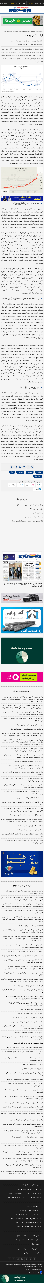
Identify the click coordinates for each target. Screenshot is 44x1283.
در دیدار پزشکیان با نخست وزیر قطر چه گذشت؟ (27, 1018)
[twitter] (24, 467)
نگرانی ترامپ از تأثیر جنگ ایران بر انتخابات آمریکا (27, 1137)
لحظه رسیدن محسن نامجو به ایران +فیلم (29, 830)
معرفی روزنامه (34, 1249)
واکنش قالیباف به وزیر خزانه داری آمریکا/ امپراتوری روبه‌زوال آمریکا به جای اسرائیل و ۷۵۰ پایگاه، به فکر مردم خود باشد (22, 980)
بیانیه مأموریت (21, 1249)
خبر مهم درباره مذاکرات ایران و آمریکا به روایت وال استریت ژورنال (22, 956)
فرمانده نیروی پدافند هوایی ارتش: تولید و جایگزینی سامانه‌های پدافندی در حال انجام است (23, 779)
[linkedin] (20, 467)
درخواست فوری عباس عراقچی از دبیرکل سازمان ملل (27, 729)
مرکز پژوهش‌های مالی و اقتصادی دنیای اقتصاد (24, 1219)
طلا (12, 472)
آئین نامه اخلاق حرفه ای (31, 1253)
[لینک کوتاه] (32, 467)
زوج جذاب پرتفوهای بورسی (34, 517)
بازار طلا (37, 476)
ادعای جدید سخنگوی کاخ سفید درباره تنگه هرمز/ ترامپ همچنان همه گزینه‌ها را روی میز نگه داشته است (22, 1132)
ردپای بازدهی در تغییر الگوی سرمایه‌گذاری (30, 505)
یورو (16, 3)
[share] (18, 1259)
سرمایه (29, 472)
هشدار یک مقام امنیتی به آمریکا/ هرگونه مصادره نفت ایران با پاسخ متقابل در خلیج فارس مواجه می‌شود (23, 1153)
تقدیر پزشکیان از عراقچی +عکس (32, 1069)
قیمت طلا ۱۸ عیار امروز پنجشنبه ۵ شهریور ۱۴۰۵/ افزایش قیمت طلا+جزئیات (23, 1108)
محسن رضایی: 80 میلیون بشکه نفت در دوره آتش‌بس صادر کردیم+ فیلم (24, 911)
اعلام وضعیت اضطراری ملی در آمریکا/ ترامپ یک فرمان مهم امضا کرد (22, 835)
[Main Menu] (40, 10)
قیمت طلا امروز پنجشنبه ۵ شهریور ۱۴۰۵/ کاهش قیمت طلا (24, 1103)
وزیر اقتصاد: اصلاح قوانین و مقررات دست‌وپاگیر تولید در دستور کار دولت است (23, 1125)
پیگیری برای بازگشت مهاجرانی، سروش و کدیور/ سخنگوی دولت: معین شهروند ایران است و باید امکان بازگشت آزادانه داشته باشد (22, 707)
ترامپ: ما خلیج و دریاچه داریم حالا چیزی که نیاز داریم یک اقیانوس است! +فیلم (24, 892)
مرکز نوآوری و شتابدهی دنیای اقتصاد (27, 1215)
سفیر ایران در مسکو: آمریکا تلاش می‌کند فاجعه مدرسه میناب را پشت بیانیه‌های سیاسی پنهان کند (23, 946)
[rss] (22, 1259)
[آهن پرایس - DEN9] (22, 620)
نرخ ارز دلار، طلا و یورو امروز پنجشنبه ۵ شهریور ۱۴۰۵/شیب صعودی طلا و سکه (24, 1084)
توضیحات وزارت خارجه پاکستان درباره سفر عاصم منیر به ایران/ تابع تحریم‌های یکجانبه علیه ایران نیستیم (23, 756)
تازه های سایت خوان (22, 885)
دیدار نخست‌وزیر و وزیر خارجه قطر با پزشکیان (28, 1043)
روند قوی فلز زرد (37, 513)
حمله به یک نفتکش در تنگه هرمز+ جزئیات (29, 798)
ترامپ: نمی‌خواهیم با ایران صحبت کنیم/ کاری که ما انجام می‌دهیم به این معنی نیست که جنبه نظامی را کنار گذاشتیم (24, 967)
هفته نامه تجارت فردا (32, 1197)
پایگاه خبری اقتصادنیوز (15, 1197)
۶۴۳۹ (33, 41)
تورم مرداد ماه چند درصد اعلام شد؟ (31, 1009)
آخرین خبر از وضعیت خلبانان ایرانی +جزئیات (28, 761)
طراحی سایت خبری (34, 1273)
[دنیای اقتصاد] (20, 10)
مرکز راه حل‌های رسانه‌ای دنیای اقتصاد (27, 1222)
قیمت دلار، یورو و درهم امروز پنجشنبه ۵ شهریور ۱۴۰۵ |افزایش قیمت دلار (23, 1091)
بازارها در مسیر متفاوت (35, 509)
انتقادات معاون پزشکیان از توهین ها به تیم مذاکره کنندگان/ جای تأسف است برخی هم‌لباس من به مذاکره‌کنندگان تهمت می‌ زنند (22, 820)
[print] (12, 467)
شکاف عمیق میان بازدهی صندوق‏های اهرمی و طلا (27, 521)
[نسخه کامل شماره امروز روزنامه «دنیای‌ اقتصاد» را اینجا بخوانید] (22, 566)
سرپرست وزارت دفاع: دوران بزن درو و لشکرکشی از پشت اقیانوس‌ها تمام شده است (25, 1004)
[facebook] (28, 467)
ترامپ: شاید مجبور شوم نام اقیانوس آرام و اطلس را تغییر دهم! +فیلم (23, 974)
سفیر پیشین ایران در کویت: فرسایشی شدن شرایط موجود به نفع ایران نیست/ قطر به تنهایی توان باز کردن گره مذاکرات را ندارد (22, 734)
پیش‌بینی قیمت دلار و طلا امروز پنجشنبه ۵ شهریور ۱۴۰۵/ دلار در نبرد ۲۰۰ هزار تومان (22, 719)
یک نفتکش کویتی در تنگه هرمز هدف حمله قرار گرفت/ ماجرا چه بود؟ (22, 991)
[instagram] (34, 1259)
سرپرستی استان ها (33, 1240)
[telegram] (16, 467)
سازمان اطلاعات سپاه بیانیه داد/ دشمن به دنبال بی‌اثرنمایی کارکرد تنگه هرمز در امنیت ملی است (22, 786)
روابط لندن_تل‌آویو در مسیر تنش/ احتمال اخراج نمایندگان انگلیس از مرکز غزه (22, 1052)
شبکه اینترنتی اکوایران (15, 1193)
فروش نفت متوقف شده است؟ (33, 1141)
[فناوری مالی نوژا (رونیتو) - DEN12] (22, 864)
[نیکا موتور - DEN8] (22, 598)
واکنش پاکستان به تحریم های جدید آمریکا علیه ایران (26, 1120)
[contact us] (13, 1259)
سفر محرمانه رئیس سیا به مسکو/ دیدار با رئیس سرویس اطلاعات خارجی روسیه (22, 1038)
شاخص (20, 472)
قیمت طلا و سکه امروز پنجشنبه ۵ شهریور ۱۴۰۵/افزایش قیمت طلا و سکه (22, 1114)
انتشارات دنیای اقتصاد (32, 1207)
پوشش (39, 472)
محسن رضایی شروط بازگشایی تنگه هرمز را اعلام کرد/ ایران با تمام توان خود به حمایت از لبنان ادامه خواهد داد (22, 898)
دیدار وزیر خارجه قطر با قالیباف (33, 1064)
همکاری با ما (20, 1240)
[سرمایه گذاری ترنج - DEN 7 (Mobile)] (22, 21)
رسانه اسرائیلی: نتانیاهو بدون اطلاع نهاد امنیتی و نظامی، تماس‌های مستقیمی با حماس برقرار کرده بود (25, 767)
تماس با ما (35, 1236)
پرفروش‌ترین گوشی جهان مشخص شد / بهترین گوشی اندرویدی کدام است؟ (22, 773)
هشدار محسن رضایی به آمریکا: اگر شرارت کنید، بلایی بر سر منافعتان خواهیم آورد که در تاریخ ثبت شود (24, 749)
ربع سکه (37, 3)
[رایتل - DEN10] (22, 677)
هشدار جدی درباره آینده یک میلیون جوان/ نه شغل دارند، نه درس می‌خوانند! (24, 841)
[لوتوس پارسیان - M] (22, 1279)
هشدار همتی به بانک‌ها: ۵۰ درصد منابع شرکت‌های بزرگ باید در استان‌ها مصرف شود (23, 1059)
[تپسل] (2, 197)
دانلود (5, 191)
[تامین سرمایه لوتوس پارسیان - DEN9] (22, 651)
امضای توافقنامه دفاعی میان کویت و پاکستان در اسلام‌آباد (25, 1047)
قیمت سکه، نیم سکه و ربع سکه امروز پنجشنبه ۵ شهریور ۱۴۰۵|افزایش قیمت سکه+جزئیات (23, 1097)
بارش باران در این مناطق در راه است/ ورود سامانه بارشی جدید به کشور (22, 803)
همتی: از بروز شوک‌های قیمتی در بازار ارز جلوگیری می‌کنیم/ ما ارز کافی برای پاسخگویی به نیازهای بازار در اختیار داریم (22, 810)
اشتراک (18, 1236)
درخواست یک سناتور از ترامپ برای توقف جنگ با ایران (26, 986)
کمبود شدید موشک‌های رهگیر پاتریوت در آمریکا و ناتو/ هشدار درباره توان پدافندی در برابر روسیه (23, 931)
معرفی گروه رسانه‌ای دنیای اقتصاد (28, 1189)
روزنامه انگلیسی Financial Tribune (28, 1226)
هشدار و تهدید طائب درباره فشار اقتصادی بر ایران (27, 1022)
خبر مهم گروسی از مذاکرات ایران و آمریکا (30, 725)
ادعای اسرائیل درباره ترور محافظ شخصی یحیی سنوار (26, 815)
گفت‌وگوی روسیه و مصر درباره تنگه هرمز (30, 926)
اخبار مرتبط (22, 499)
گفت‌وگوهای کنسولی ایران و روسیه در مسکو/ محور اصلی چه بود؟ (23, 1074)
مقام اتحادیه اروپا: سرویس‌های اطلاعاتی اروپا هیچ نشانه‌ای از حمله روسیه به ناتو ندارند (24, 961)
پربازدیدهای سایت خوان (22, 691)
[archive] (9, 1259)
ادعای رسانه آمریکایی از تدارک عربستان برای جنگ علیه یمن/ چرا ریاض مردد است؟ (23, 792)
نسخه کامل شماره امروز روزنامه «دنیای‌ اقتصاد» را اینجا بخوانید (23, 584)
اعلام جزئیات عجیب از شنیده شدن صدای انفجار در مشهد (25, 1079)
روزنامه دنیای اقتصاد (32, 1193)
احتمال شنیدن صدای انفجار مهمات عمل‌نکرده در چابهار (25, 951)
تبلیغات (26, 1236)
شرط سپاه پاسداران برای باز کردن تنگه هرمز (29, 826)
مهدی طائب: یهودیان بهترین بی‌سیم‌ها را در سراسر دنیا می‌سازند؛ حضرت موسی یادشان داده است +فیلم (22, 713)
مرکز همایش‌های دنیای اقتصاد (29, 1211)
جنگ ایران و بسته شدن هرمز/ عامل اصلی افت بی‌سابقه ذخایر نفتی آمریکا (23, 1146)
